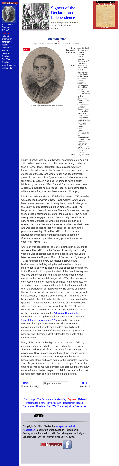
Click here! (105, 28)
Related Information (7, 37)
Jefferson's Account (7, 43)
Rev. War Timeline (6, 60)
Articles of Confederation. (67, 313)
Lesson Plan (7, 67)
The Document (45, 399)
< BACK (25, 383)
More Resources (9, 64)
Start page (29, 399)
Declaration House (7, 49)
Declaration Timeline (7, 55)
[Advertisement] (9, 120)
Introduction (7, 24)
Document (6, 27)
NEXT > (86, 383)
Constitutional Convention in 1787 (39, 320)
